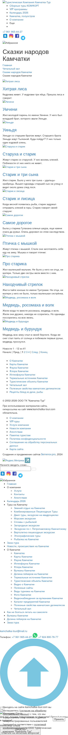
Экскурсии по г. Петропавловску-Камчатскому (40, 528)
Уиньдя (10, 130)
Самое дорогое (17, 222)
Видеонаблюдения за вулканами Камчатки (38, 598)
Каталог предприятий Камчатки (32, 601)
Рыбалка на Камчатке (26, 539)
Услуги (17, 490)
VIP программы (18, 9)
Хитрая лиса (15, 88)
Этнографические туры (27, 535)
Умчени (10, 109)
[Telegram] (23, 37)
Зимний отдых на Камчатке (29, 508)
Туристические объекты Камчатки (29, 381)
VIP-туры (15, 421)
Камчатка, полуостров (22, 16)
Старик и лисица (19, 198)
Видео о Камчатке (24, 584)
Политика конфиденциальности (28, 438)
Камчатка (19, 553)
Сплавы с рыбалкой (25, 522)
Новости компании (20, 428)
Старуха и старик (19, 154)
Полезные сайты (23, 587)
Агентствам (16, 431)
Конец (43, 352)
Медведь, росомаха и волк (28, 305)
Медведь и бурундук (22, 329)
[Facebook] (17, 37)
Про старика (15, 263)
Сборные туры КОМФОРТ (24, 5)
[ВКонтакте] (6, 37)
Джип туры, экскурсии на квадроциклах (36, 515)
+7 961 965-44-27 (12, 31)
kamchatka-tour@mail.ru (13, 631)
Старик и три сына (20, 174)
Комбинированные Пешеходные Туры (36, 511)
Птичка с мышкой (20, 243)
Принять (59, 719)
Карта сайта (16, 449)
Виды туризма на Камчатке (29, 591)
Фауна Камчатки (19, 367)
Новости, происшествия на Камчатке (28, 546)
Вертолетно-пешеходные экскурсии (34, 532)
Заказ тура (13, 542)
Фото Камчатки (22, 594)
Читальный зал (18, 385)
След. (35, 352)
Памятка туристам (20, 435)
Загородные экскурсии (27, 525)
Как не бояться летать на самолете (27, 612)
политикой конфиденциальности (24, 726)
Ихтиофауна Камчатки (22, 374)
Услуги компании (19, 424)
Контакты (19, 494)
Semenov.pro (48, 454)
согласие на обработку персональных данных (24, 712)
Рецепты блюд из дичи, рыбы (26, 392)
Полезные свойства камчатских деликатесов (35, 388)
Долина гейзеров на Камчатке (31, 574)
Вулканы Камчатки (24, 570)
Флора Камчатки (19, 371)
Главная (11, 483)
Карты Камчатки (19, 364)
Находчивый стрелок (23, 284)
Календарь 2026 (19, 12)
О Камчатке (16, 360)
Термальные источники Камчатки (29, 378)
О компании (16, 19)
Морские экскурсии (25, 518)
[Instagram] (11, 37)
